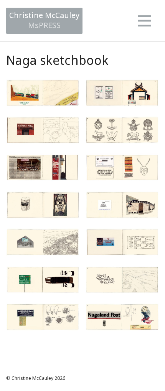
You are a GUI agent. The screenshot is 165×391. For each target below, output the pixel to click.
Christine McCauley (44, 20)
